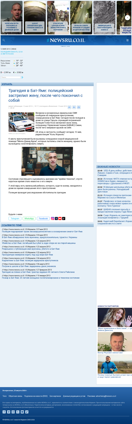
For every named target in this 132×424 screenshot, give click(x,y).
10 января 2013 (43, 276)
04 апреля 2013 (43, 258)
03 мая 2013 (42, 235)
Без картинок (55, 396)
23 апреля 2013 (43, 241)
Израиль (7, 84)
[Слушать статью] (81, 107)
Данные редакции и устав (74, 396)
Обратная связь (15, 396)
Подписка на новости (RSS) (36, 396)
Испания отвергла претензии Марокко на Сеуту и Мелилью (114, 196)
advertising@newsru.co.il (106, 396)
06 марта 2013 (43, 264)
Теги (4, 396)
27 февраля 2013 (44, 270)
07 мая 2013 (42, 229)
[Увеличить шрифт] (74, 107)
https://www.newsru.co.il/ (14, 229)
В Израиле (30, 229)
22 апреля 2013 (43, 252)
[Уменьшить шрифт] (69, 107)
